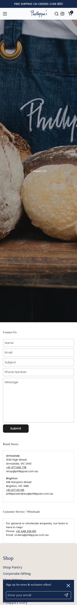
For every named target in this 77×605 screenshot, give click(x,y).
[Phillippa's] (38, 14)
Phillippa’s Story (15, 602)
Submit (15, 428)
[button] (70, 14)
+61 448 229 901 (26, 531)
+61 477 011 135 (15, 490)
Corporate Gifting (17, 573)
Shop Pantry (12, 567)
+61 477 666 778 (16, 467)
